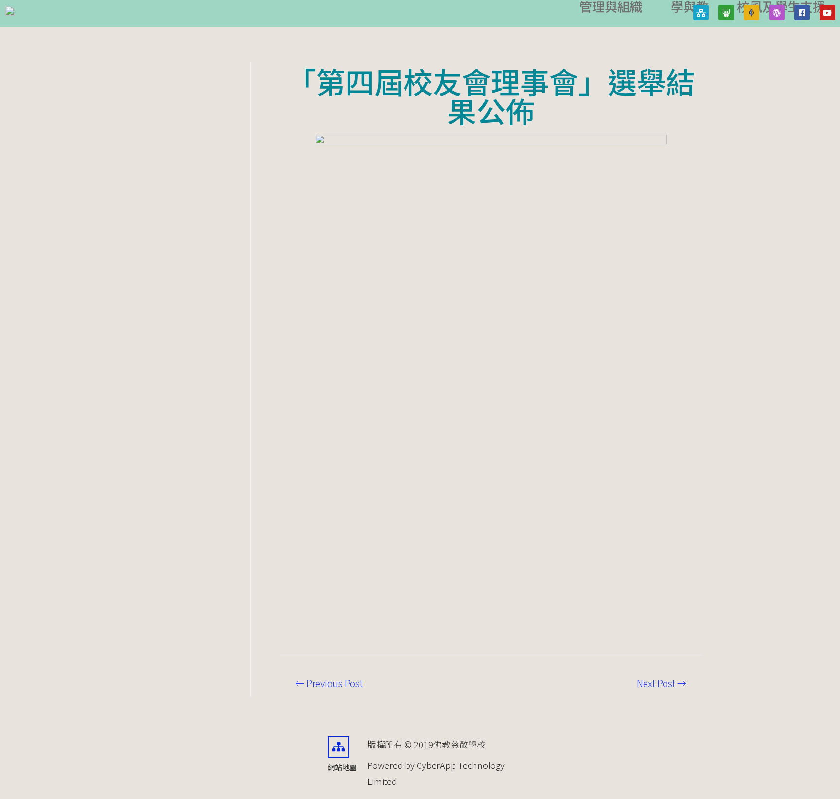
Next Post (661, 683)
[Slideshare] (726, 12)
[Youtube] (827, 12)
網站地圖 (342, 767)
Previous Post (329, 683)
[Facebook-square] (802, 12)
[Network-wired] (701, 12)
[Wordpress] (777, 12)
